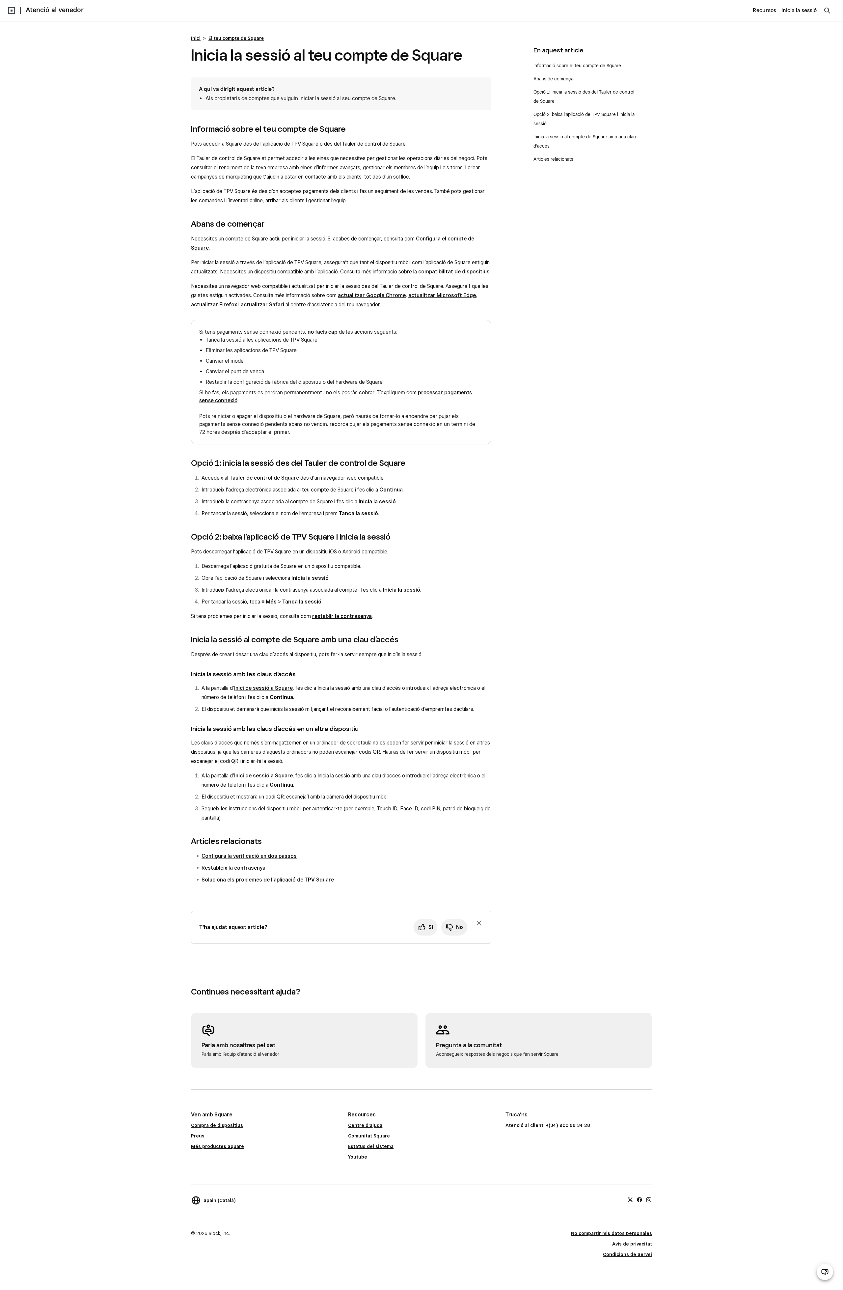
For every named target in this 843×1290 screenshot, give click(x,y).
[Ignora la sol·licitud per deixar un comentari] (479, 923)
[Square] (11, 10)
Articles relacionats (553, 159)
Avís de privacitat (632, 1244)
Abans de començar (554, 78)
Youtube (357, 1157)
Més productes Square (217, 1146)
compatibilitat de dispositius (454, 271)
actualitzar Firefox (214, 304)
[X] (630, 1199)
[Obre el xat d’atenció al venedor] (825, 1272)
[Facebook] (639, 1199)
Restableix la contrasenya (233, 868)
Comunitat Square (369, 1135)
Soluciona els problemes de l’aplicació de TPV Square (268, 880)
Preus (197, 1135)
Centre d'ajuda (365, 1125)
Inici (196, 38)
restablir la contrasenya (342, 616)
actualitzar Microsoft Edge (442, 295)
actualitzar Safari (262, 304)
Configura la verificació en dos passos (249, 856)
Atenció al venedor (55, 10)
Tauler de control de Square (264, 478)
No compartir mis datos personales (611, 1233)
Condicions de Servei (627, 1254)
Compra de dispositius (217, 1125)
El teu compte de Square (236, 38)
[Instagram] (648, 1199)
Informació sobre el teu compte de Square (577, 65)
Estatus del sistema (371, 1146)
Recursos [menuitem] (764, 10)
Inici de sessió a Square (263, 688)
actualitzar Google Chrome (372, 295)
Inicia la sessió (799, 10)
